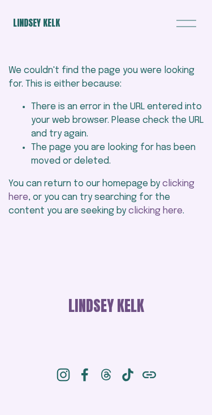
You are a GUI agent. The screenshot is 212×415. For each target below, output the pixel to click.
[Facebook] (85, 375)
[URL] (149, 375)
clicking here (155, 211)
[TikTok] (128, 375)
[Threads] (106, 375)
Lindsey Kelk (36, 22)
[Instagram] (63, 375)
